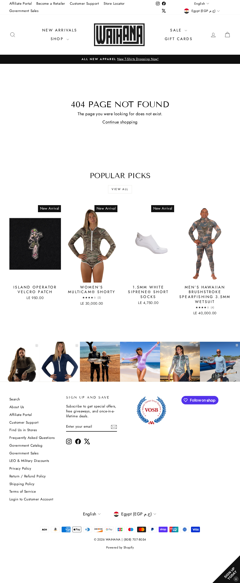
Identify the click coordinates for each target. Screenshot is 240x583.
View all (120, 189)
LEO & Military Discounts (29, 460)
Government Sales (23, 10)
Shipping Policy (22, 484)
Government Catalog (25, 445)
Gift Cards (179, 39)
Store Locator (114, 3)
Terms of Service (22, 491)
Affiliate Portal (20, 3)
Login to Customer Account (31, 499)
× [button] (236, 579)
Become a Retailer (50, 3)
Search (14, 399)
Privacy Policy (20, 468)
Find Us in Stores (23, 430)
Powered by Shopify (120, 547)
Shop (58, 39)
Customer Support (84, 3)
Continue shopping (120, 122)
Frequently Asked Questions (32, 437)
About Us (16, 407)
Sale (177, 30)
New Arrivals (59, 30)
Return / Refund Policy (27, 476)
